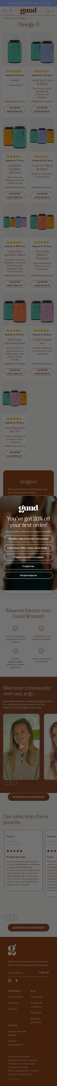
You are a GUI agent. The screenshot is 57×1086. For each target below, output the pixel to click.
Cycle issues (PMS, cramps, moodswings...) (28, 547)
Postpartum (28, 566)
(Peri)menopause (28, 575)
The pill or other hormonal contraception (28, 538)
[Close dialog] (53, 499)
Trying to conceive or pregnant (28, 557)
